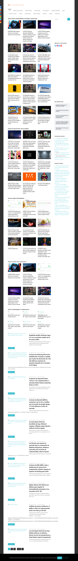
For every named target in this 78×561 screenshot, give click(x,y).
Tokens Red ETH (46, 10)
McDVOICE (58, 143)
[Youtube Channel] (61, 46)
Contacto (50, 13)
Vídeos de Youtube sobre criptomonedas (17, 261)
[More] (0, 22)
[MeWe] (0, 14)
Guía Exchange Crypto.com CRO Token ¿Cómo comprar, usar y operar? (62, 157)
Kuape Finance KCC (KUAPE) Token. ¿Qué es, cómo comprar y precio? (14, 326)
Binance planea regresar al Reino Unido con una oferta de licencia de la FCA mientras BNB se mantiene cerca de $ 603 (14, 98)
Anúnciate (44, 13)
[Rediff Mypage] (0, 21)
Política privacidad (36, 13)
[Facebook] (0, 6)
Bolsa (64, 10)
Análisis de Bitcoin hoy (13, 248)
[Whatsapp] (0, 17)
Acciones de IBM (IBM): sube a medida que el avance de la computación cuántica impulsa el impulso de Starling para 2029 (44, 58)
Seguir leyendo (11, 348)
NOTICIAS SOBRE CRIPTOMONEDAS (16, 198)
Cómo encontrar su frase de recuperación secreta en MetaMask (62, 149)
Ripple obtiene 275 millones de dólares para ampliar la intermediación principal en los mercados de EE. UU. (62, 213)
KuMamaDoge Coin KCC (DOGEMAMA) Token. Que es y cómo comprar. (44, 317)
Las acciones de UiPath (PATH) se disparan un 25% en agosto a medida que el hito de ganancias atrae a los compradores (29, 120)
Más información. (65, 558)
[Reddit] (0, 9)
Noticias (43, 376)
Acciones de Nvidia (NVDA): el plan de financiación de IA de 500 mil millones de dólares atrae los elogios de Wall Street (44, 120)
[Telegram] (0, 19)
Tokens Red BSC (37, 10)
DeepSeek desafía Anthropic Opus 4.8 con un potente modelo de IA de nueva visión (14, 33)
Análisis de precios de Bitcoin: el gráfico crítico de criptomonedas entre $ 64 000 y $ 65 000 (39, 508)
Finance (57, 138)
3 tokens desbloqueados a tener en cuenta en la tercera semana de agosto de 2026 (44, 213)
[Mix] (0, 16)
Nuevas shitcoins (28, 10)
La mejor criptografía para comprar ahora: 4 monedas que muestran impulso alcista (62, 140)
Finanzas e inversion (13, 13)
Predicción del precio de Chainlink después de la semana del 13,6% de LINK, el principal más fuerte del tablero (14, 120)
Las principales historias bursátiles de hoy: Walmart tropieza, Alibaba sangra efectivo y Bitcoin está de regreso (13, 58)
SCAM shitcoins (28, 13)
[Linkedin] (0, 11)
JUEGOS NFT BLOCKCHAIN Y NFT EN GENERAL (18, 128)
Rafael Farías (58, 148)
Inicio (10, 10)
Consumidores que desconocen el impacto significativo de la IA (62, 145)
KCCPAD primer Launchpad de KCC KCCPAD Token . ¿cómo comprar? (44, 326)
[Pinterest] (0, 13)
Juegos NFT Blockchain (55, 10)
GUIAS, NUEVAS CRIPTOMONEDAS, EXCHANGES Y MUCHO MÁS (22, 18)
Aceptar (59, 558)
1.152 (19, 549)
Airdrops (20, 13)
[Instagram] (57, 46)
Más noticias (39, 376)
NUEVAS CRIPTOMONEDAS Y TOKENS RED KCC (18, 309)
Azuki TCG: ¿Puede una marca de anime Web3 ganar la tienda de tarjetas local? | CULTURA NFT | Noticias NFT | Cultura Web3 (44, 145)
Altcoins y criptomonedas (18, 10)
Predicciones (57, 13)
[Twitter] (0, 8)
